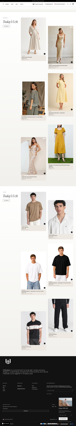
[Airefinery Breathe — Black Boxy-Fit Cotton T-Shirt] (60, 262)
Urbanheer (11, 423)
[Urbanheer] (38, 4)
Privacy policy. (49, 393)
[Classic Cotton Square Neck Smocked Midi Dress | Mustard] (60, 144)
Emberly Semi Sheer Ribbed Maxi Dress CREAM (58, 65)
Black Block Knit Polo (26, 346)
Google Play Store (21, 388)
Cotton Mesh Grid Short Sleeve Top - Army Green (32, 117)
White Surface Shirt (53, 235)
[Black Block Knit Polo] (33, 328)
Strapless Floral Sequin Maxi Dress (29, 176)
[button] (67, 4)
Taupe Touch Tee (25, 227)
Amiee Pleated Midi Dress (27, 57)
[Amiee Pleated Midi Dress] (33, 36)
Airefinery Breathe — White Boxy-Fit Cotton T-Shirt (32, 291)
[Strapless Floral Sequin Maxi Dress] (33, 156)
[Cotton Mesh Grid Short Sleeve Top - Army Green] (33, 98)
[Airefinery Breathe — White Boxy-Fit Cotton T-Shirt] (33, 270)
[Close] (74, 396)
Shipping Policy (52, 419)
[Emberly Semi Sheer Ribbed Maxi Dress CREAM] (60, 45)
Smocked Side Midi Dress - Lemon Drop (57, 112)
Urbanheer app (61, 385)
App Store (19, 385)
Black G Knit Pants (53, 334)
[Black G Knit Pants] (60, 315)
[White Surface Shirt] (60, 217)
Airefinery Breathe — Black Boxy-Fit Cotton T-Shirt (60, 282)
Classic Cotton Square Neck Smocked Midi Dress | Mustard (59, 166)
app (67, 410)
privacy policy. (69, 421)
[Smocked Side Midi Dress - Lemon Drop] (60, 92)
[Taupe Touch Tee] (33, 208)
